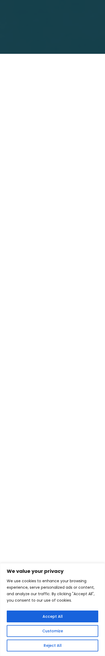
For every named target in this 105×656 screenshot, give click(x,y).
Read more (31, 227)
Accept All (53, 616)
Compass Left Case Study (40, 177)
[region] (52, 609)
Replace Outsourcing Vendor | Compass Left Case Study (47, 471)
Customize (52, 631)
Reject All (53, 645)
